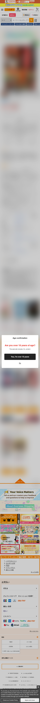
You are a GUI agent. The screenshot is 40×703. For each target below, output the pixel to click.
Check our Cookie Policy (10, 700)
